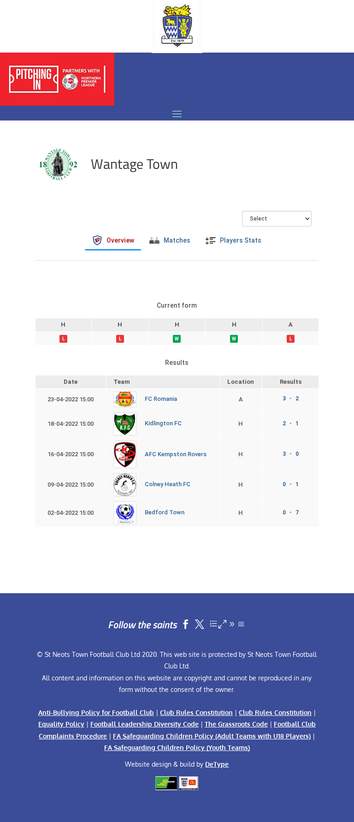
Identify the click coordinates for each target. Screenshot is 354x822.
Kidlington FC (163, 423)
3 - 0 (291, 454)
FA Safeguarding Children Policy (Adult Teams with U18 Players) (212, 736)
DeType (217, 764)
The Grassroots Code (236, 724)
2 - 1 (291, 423)
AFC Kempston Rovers (175, 454)
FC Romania (161, 398)
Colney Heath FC (167, 484)
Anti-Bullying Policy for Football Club (96, 712)
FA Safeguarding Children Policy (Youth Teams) (177, 747)
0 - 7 (291, 512)
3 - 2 (291, 398)
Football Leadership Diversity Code (144, 724)
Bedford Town (164, 512)
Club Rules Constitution (196, 712)
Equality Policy (61, 724)
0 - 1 (291, 484)
